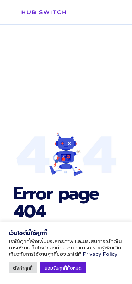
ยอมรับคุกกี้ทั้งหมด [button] (63, 268)
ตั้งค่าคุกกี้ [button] (23, 268)
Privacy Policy (100, 254)
